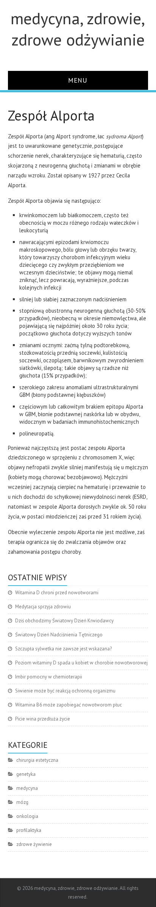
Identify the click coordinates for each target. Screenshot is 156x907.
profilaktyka (28, 830)
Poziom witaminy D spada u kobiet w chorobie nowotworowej (81, 662)
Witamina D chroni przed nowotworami (56, 592)
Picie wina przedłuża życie (42, 719)
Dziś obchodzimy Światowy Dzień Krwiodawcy (64, 620)
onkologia (27, 816)
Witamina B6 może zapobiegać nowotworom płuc (68, 705)
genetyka (26, 774)
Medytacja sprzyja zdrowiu (43, 606)
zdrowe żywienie (34, 844)
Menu (77, 80)
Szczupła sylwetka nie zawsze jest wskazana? (63, 648)
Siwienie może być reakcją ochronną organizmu (65, 691)
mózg (22, 802)
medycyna (27, 788)
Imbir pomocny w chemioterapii (48, 677)
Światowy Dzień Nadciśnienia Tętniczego (59, 634)
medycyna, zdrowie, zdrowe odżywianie (78, 29)
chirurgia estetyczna (37, 760)
